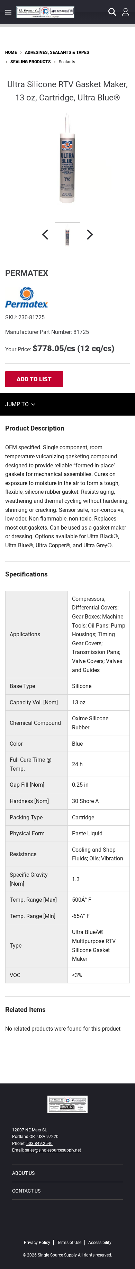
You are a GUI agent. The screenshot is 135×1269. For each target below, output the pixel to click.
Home (11, 52)
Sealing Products (30, 61)
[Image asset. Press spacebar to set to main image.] (67, 235)
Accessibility (99, 1242)
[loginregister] (126, 12)
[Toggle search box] (112, 12)
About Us (23, 1173)
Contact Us (26, 1191)
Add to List (34, 379)
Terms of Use (69, 1242)
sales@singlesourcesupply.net (53, 1150)
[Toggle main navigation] (8, 12)
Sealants (67, 61)
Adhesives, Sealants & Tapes (57, 52)
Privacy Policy (37, 1242)
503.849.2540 (39, 1143)
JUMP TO (17, 404)
